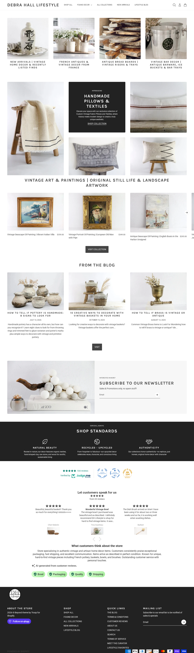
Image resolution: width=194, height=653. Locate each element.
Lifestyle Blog (72, 630)
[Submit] (157, 394)
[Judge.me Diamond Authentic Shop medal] (102, 473)
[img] (97, 495)
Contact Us (113, 630)
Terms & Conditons (117, 617)
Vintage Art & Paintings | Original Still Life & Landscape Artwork (97, 183)
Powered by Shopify (18, 651)
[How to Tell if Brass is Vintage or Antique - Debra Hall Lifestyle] (158, 291)
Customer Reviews (117, 621)
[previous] (7, 216)
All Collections (73, 621)
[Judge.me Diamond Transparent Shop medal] (115, 473)
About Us (112, 626)
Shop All (69, 612)
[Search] (174, 5)
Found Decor (71, 617)
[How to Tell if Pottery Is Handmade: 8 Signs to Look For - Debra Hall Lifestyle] (35, 291)
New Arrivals (71, 626)
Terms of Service (116, 639)
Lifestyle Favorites (118, 647)
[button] (95, 539)
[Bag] (185, 5)
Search (111, 634)
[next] (186, 212)
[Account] (179, 5)
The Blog (112, 612)
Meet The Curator (117, 643)
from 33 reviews (97, 499)
